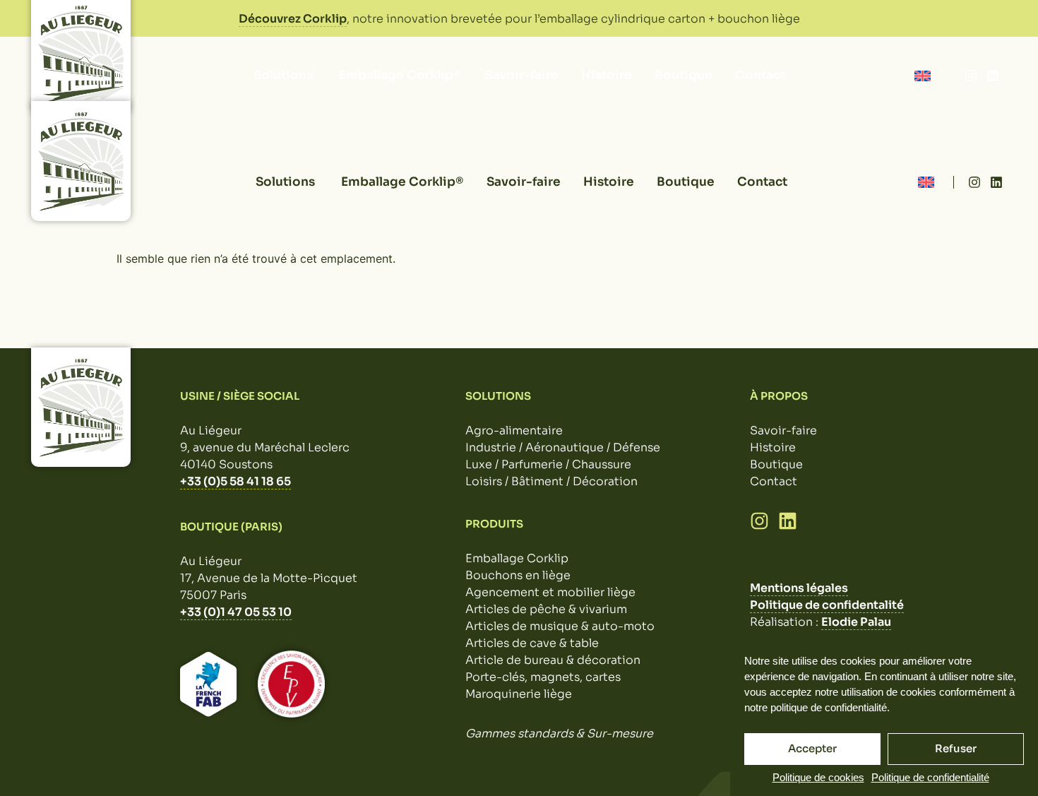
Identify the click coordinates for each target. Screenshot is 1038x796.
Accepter (812, 748)
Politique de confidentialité (930, 777)
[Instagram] (971, 75)
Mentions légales (799, 588)
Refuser (956, 748)
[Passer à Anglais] (922, 75)
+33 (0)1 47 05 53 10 (236, 612)
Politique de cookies (818, 777)
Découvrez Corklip (293, 18)
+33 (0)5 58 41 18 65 (235, 481)
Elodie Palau (856, 621)
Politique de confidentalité (827, 605)
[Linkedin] (992, 75)
